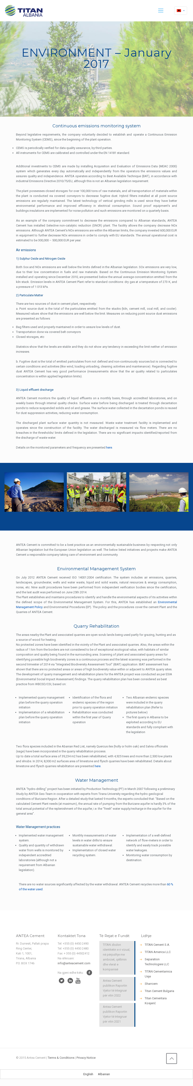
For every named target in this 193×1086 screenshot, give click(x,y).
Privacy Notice (86, 1057)
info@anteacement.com (74, 963)
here (109, 447)
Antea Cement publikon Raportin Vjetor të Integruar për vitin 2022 (115, 988)
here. (98, 766)
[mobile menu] (161, 11)
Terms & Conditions (61, 1057)
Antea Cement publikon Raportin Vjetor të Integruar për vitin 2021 (115, 1014)
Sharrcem (151, 983)
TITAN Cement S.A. (157, 944)
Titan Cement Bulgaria (159, 991)
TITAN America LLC (158, 952)
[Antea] (24, 10)
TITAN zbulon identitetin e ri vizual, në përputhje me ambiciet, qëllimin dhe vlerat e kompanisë (116, 957)
